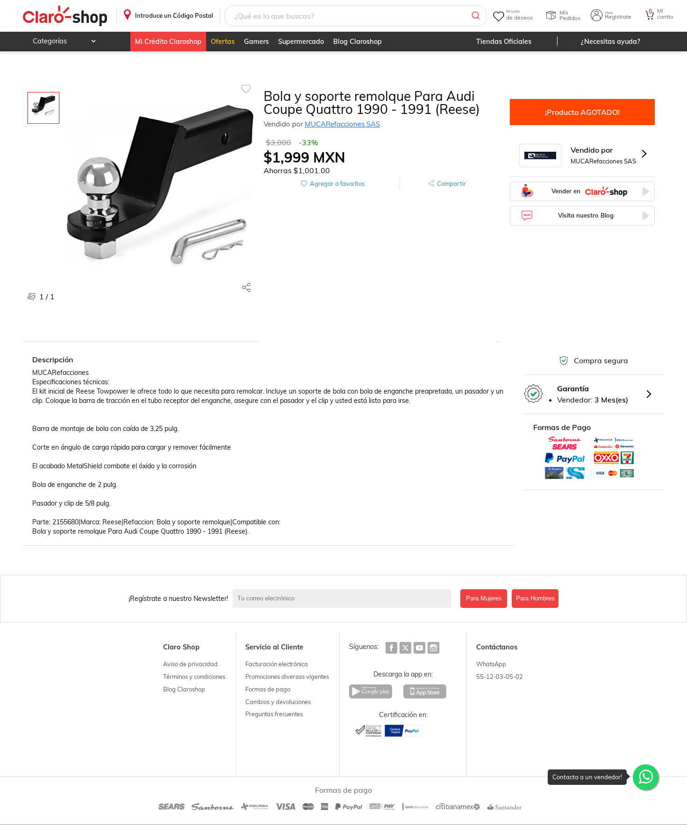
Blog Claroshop (357, 41)
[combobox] (355, 16)
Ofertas (223, 41)
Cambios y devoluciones (278, 701)
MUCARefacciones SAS (342, 124)
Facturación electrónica (276, 664)
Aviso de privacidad (190, 664)
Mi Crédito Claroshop (168, 41)
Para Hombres (535, 598)
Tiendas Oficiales (503, 41)
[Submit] (475, 16)
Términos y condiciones (194, 676)
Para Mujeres (484, 598)
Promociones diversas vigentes (287, 676)
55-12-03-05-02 (499, 676)
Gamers (256, 41)
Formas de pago (267, 689)
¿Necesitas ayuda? (610, 41)
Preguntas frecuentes (274, 714)
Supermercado (301, 41)
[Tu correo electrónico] (344, 598)
